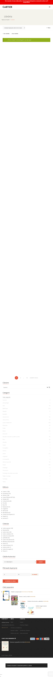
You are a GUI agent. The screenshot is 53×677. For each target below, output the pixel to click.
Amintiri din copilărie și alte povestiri (38, 121)
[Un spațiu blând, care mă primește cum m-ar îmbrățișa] (14, 349)
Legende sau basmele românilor (38, 78)
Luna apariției (6, 459)
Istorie (4, 453)
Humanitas (5, 493)
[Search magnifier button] (49, 387)
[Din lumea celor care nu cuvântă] (14, 101)
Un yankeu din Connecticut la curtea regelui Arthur (14, 78)
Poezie (4, 464)
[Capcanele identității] (14, 266)
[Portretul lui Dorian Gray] (14, 184)
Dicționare (5, 425)
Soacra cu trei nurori (14, 245)
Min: (7, 33)
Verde (4, 543)
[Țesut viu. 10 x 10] (38, 266)
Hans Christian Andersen (39, 371)
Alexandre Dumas (15, 164)
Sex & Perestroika (14, 327)
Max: (15, 33)
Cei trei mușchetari (14, 162)
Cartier (4, 491)
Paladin (4, 516)
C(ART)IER (5, 538)
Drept (4, 428)
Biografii (4, 411)
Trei (4, 503)
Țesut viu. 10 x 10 (39, 286)
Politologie (5, 467)
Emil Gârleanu (15, 123)
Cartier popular (6, 528)
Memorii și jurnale (7, 462)
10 (27, 378)
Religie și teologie (6, 476)
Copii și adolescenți (7, 422)
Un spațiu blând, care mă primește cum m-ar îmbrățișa (14, 370)
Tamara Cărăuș (15, 288)
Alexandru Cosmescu (15, 373)
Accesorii (5, 400)
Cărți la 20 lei (6, 417)
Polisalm (5, 499)
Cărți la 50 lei (6, 419)
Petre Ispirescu (39, 80)
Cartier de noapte (7, 549)
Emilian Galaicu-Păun (39, 288)
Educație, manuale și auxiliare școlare (11, 436)
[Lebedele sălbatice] (38, 349)
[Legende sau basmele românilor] (38, 58)
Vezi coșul (29, 40)
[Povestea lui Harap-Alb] (38, 184)
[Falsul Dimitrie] (38, 308)
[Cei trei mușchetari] (14, 142)
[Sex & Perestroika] (14, 308)
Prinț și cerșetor (38, 245)
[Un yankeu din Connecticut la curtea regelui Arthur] (14, 58)
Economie (5, 433)
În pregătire (5, 448)
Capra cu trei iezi (39, 162)
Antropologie (6, 403)
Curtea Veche (6, 501)
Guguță (4, 508)
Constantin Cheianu (15, 329)
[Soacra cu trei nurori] (14, 225)
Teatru (4, 481)
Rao (4, 505)
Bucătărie (5, 414)
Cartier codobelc (7, 534)
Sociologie (5, 478)
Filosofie (4, 442)
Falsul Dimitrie (39, 327)
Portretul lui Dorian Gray (14, 203)
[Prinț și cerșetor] (38, 225)
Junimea (5, 518)
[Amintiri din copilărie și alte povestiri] (38, 101)
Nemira (4, 510)
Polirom (4, 495)
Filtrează (34, 574)
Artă (4, 405)
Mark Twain (15, 81)
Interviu (4, 450)
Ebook (14, 75)
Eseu (4, 439)
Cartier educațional (7, 539)
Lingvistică (5, 456)
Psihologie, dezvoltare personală (10, 473)
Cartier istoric (6, 532)
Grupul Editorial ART (8, 497)
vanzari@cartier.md (6, 625)
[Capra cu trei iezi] (38, 142)
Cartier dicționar (7, 545)
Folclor (4, 445)
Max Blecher (6, 512)
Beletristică (5, 408)
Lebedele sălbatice (38, 369)
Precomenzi (5, 470)
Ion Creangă (40, 123)
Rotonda (5, 530)
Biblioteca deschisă (7, 541)
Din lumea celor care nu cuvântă (14, 121)
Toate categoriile (6, 397)
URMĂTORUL (34, 378)
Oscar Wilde (15, 205)
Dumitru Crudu (39, 329)
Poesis (4, 551)
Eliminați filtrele (10, 581)
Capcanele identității (14, 286)
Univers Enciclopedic (8, 514)
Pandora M (5, 507)
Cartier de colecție (7, 536)
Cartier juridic (6, 547)
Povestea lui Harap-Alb (38, 203)
